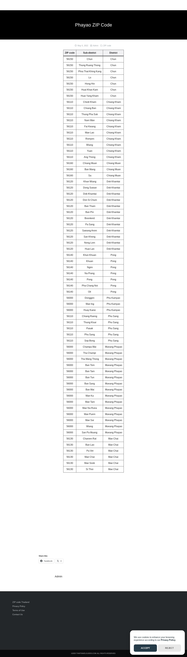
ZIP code (107, 46)
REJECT (169, 648)
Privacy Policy (18, 606)
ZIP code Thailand (20, 602)
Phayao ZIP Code (93, 25)
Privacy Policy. (168, 640)
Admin (95, 46)
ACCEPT (145, 648)
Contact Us (17, 614)
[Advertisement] (114, 620)
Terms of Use (18, 610)
